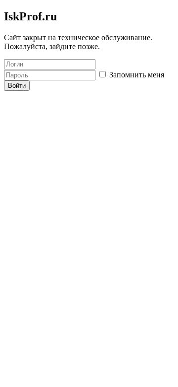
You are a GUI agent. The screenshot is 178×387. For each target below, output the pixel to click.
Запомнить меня (135, 74)
